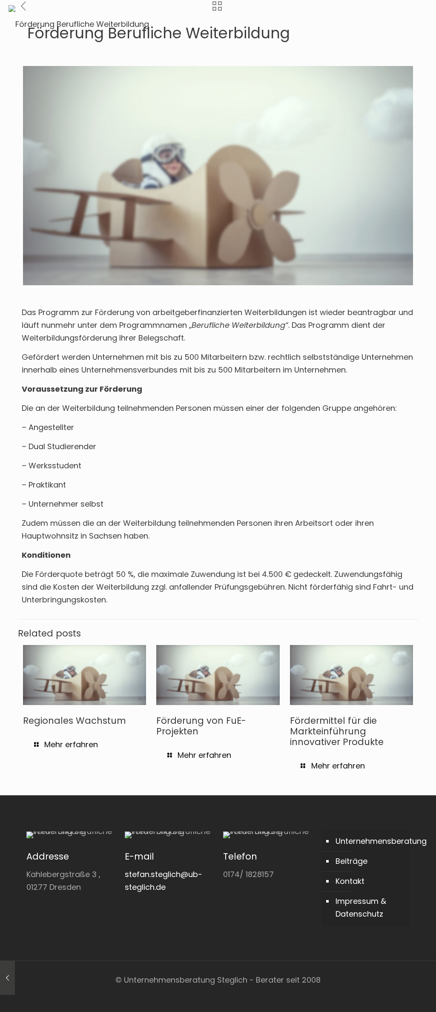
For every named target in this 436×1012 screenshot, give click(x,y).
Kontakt (350, 881)
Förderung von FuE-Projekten (201, 725)
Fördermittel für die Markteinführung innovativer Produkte (337, 731)
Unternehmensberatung (370, 841)
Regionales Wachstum (74, 720)
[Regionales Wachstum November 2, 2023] (7, 978)
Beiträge (351, 861)
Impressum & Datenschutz (361, 907)
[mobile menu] (424, 24)
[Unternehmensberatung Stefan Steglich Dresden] (79, 23)
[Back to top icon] (395, 994)
